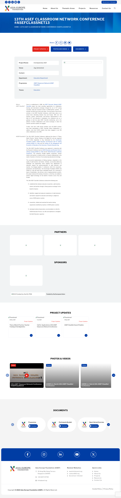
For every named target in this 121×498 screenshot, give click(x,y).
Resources (94, 8)
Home (45, 8)
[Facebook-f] (6, 2)
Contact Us (106, 8)
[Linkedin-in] (12, 2)
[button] (114, 8)
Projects (82, 8)
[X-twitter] (18, 2)
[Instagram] (9, 2)
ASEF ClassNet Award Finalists (74, 325)
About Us (54, 8)
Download (34, 426)
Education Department (41, 78)
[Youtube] (15, 2)
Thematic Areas (68, 8)
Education (37, 90)
